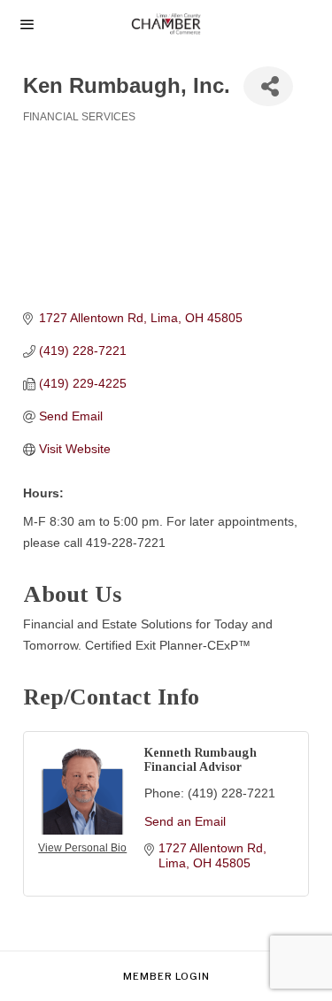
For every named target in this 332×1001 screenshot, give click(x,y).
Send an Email (185, 821)
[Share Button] (268, 86)
